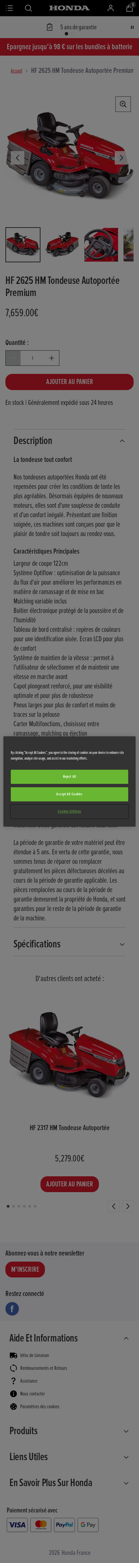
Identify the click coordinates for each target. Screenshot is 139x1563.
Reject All (69, 776)
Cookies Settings (69, 811)
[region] (69, 781)
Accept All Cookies (69, 794)
